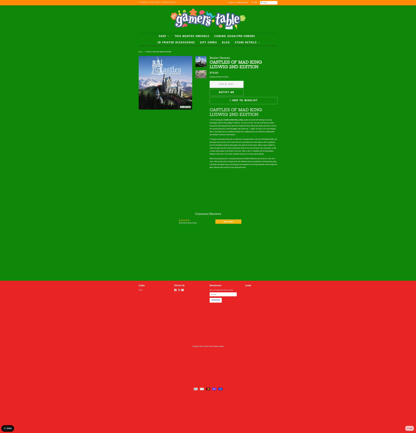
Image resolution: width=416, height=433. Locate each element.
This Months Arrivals (192, 36)
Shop (163, 36)
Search (140, 290)
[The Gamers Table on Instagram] (179, 290)
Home (140, 51)
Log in (231, 2)
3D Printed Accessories (176, 42)
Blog (226, 42)
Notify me (226, 92)
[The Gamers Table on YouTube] (182, 290)
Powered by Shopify (218, 346)
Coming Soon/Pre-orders (234, 36)
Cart (255, 2)
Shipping (212, 77)
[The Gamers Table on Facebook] (175, 290)
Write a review (228, 221)
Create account (242, 2)
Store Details (246, 42)
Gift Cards (208, 42)
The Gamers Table (207, 346)
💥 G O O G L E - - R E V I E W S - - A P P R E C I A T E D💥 (158, 2)
